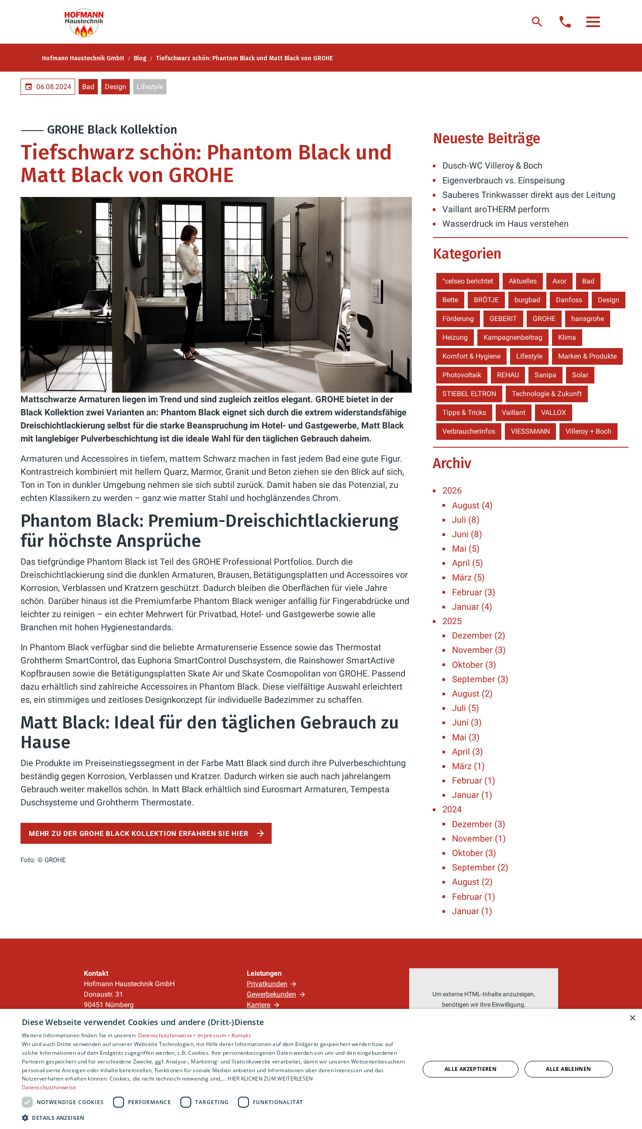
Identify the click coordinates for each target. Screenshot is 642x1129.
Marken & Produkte (587, 356)
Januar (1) (472, 795)
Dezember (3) (478, 824)
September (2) (480, 867)
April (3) (467, 751)
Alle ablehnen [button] (568, 1069)
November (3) (479, 650)
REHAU (508, 375)
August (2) (472, 693)
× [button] (632, 1018)
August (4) (472, 505)
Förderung (458, 318)
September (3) (480, 679)
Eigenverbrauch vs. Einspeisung (503, 180)
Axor (559, 281)
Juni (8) (467, 534)
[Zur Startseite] (88, 22)
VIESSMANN (530, 431)
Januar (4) (472, 606)
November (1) (479, 838)
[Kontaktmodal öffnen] (565, 22)
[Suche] (537, 22)
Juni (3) (467, 722)
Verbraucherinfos (468, 431)
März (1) (468, 766)
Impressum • (214, 1035)
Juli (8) (466, 519)
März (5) (468, 577)
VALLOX (553, 412)
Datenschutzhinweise (49, 1087)
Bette (450, 300)
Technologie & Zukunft (547, 394)
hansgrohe (587, 318)
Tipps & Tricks (464, 412)
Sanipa (545, 375)
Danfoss (569, 300)
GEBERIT (503, 318)
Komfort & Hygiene (471, 356)
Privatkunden (267, 984)
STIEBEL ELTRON (469, 394)
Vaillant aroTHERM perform (495, 209)
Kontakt (241, 1035)
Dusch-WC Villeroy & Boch (492, 165)
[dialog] (321, 1069)
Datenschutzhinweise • (168, 1035)
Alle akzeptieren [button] (471, 1069)
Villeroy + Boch (588, 431)
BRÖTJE (486, 300)
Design (115, 87)
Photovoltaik (461, 375)
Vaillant (513, 412)
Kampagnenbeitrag (512, 337)
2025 (452, 621)
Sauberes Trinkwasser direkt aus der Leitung (528, 195)
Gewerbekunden (271, 994)
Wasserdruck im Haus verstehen (505, 223)
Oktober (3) (474, 664)
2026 (452, 490)
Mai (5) (466, 548)
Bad (88, 87)
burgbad (527, 300)
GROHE (544, 318)
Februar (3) (473, 592)
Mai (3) (466, 737)
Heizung (455, 337)
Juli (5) (465, 708)
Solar (580, 375)
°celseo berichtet (467, 281)
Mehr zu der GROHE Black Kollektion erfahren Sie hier (139, 833)
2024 (452, 809)
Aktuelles (523, 281)
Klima (567, 337)
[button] (593, 22)
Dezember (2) (478, 635)
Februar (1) (473, 780)
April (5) (467, 563)
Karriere (258, 1005)
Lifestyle (150, 87)
